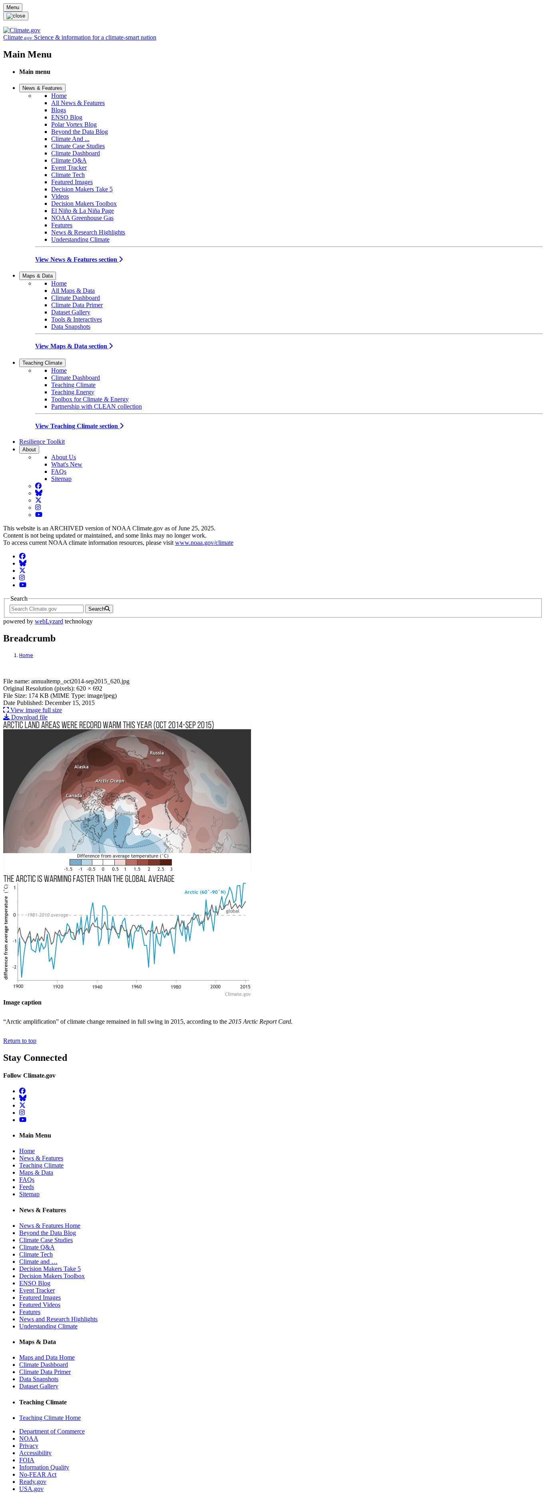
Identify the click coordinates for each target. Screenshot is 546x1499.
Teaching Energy (72, 392)
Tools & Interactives (76, 319)
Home (59, 95)
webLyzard (49, 621)
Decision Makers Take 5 (82, 189)
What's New (66, 464)
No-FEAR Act (37, 1474)
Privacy (28, 1445)
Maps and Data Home (47, 1357)
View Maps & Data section (72, 346)
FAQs (58, 471)
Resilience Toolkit (42, 441)
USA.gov (31, 1488)
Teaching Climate (42, 363)
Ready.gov (32, 1481)
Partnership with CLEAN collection (96, 406)
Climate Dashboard (75, 153)
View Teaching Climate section (77, 426)
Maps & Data (37, 276)
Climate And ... (70, 138)
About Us (63, 457)
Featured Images (72, 182)
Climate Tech (68, 174)
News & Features (42, 88)
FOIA (26, 1460)
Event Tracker (69, 167)
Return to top (19, 1040)
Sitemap (61, 478)
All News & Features (78, 102)
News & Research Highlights (88, 232)
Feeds (26, 1186)
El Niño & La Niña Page (82, 210)
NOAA (28, 1438)
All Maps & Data (73, 290)
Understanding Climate (80, 239)
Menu (12, 7)
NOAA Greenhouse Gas (82, 217)
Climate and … (38, 1261)
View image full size (35, 710)
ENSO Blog (66, 117)
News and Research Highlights (58, 1319)
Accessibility (35, 1452)
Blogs (58, 110)
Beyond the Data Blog (79, 131)
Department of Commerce (52, 1431)
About (29, 450)
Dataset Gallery (70, 312)
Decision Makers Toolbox (84, 203)
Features (61, 225)
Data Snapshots (70, 326)
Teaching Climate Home (50, 1417)
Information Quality (44, 1467)
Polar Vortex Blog (74, 124)
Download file (29, 717)
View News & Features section (77, 259)
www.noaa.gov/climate (204, 542)
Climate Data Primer (77, 305)
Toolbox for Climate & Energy (90, 399)
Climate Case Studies (78, 146)
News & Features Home (49, 1225)
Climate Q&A (69, 160)
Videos (60, 196)
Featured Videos (39, 1304)
